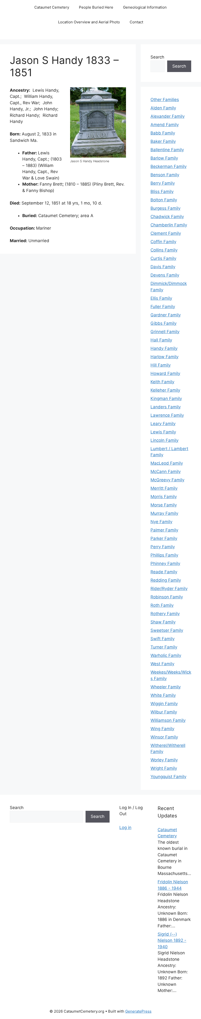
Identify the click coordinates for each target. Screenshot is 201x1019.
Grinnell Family (165, 331)
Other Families (165, 99)
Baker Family (163, 141)
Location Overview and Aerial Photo (89, 22)
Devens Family (165, 275)
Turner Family (164, 647)
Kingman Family (166, 398)
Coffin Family (163, 241)
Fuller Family (163, 306)
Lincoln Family (164, 440)
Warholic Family (166, 655)
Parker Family (164, 538)
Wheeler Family (166, 686)
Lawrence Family (167, 415)
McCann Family (166, 471)
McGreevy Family (167, 479)
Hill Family (161, 365)
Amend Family (165, 124)
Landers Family (166, 406)
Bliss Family (162, 191)
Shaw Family (163, 622)
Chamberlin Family (169, 224)
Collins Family (164, 250)
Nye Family (161, 521)
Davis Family (163, 266)
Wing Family (162, 728)
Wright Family (164, 768)
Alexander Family (168, 116)
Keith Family (162, 381)
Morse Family (164, 504)
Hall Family (161, 340)
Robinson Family (167, 596)
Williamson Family (168, 720)
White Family (163, 695)
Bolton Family (164, 199)
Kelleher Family (165, 390)
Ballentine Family (167, 149)
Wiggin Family (164, 703)
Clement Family (166, 233)
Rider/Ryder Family (169, 588)
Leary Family (163, 423)
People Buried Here (96, 7)
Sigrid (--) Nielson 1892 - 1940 (172, 940)
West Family (162, 663)
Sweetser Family (167, 630)
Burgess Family (165, 208)
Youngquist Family (168, 776)
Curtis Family (163, 258)
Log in (125, 827)
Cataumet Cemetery (51, 7)
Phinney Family (165, 563)
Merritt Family (164, 488)
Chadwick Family (167, 216)
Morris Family (164, 496)
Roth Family (162, 605)
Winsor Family (164, 737)
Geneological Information (145, 7)
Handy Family (164, 348)
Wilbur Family (164, 711)
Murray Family (164, 513)
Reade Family (164, 571)
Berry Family (163, 183)
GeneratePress (138, 1011)
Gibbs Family (163, 323)
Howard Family (165, 373)
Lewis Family (163, 431)
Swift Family (163, 638)
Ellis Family (161, 298)
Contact (136, 22)
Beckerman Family (169, 166)
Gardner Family (166, 314)
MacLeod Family (167, 463)
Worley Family (164, 759)
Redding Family (166, 580)
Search (157, 57)
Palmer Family (164, 530)
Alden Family (163, 107)
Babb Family (163, 133)
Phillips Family (164, 555)
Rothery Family (165, 613)
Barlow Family (164, 158)
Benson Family (165, 174)
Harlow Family (164, 356)
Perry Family (163, 546)
